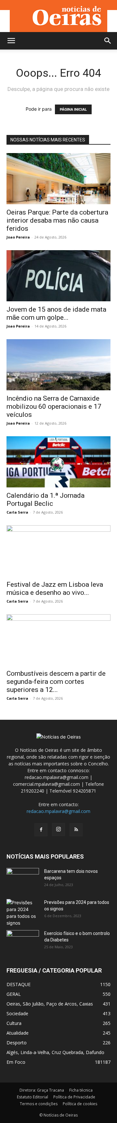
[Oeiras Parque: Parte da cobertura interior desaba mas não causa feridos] (58, 178)
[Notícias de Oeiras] (58, 16)
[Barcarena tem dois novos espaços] (22, 879)
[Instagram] (58, 829)
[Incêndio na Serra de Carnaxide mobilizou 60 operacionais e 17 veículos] (58, 364)
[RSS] (76, 829)
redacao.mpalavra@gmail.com (58, 811)
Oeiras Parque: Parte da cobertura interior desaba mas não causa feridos (57, 220)
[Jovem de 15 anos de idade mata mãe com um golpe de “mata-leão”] (58, 275)
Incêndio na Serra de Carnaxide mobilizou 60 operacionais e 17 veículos (53, 406)
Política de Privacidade (74, 1097)
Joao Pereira (18, 237)
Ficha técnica (81, 1090)
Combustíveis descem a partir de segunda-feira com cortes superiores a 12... (56, 682)
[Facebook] (40, 829)
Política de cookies (80, 1103)
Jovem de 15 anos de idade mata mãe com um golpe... (56, 313)
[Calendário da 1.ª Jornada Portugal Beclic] (58, 461)
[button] (11, 41)
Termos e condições (39, 1103)
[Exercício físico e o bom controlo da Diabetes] (22, 941)
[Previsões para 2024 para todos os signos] (22, 912)
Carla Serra (17, 512)
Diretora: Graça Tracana (42, 1090)
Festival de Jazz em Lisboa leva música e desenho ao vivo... (54, 588)
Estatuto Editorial (32, 1097)
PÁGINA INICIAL (73, 109)
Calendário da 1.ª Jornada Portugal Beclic (45, 499)
